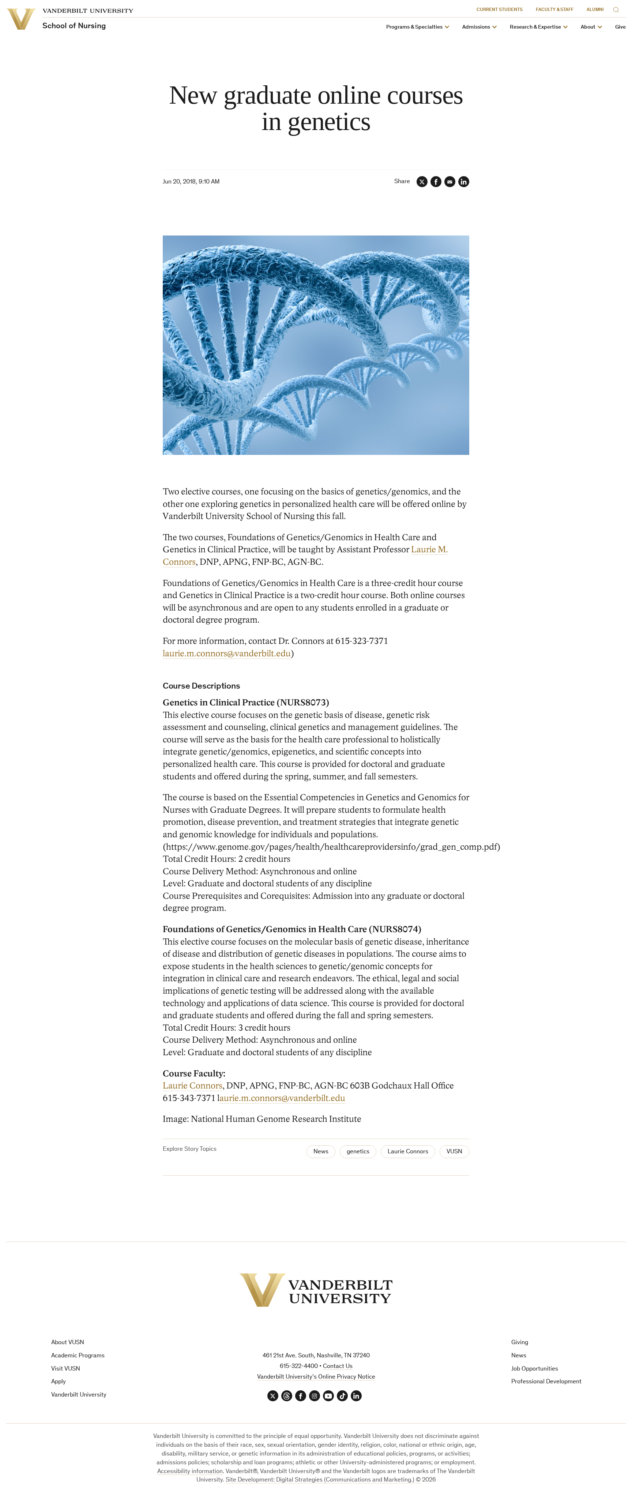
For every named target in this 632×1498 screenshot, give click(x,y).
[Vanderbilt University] (316, 1290)
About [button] (588, 27)
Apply (58, 1382)
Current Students (500, 10)
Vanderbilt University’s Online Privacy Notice (316, 1377)
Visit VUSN (65, 1369)
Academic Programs (78, 1356)
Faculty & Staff (554, 10)
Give (620, 27)
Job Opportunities (534, 1369)
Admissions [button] (476, 27)
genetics (358, 1152)
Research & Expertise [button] (535, 27)
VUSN (454, 1152)
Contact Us (338, 1367)
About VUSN (67, 1343)
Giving (519, 1343)
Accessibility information (190, 1472)
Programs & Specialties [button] (414, 27)
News (320, 1152)
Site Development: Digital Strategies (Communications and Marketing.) (320, 1480)
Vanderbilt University (78, 1395)
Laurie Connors (192, 1085)
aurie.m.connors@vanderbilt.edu (282, 1098)
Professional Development (546, 1382)
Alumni (595, 10)
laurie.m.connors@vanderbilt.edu (227, 653)
